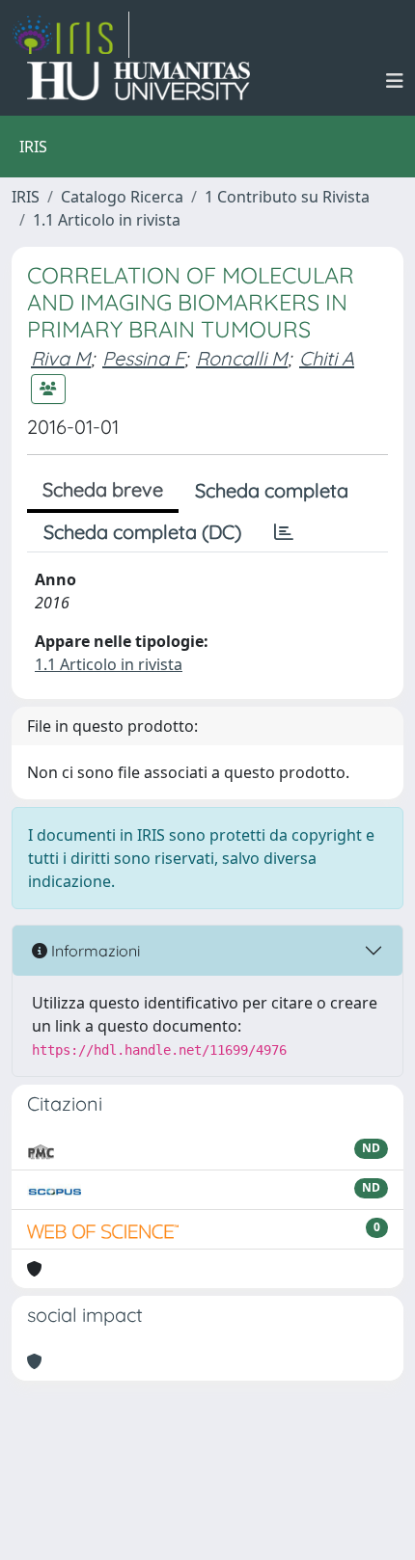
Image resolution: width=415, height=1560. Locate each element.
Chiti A (326, 358)
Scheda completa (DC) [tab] (142, 532)
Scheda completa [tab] (271, 490)
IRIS (26, 196)
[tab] (284, 532)
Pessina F (143, 358)
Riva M (61, 358)
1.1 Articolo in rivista (106, 219)
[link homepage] (70, 35)
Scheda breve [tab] (102, 489)
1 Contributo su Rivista (287, 196)
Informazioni (93, 950)
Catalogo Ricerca (122, 196)
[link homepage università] (138, 81)
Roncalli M (242, 358)
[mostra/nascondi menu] (394, 81)
